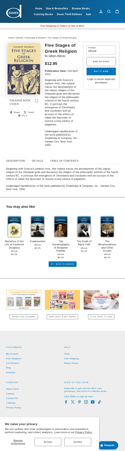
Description (15, 161)
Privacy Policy (13, 407)
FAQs (67, 354)
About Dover (12, 389)
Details (37, 161)
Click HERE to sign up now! (78, 396)
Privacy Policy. (84, 432)
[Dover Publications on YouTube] (93, 402)
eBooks (19, 38)
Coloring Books (43, 14)
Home (38, 8)
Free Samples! (13, 358)
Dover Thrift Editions (69, 14)
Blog (8, 368)
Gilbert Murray (56, 56)
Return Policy (71, 363)
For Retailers (13, 363)
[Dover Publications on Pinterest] (79, 402)
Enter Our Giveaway (24, 317)
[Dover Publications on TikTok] (99, 402)
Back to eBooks (64, 264)
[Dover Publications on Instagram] (86, 402)
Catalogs (11, 403)
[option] (62, 25)
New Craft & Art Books (62, 317)
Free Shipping (71, 358)
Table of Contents (64, 161)
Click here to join (101, 317)
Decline (77, 442)
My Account (12, 354)
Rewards (10, 372)
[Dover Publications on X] (73, 402)
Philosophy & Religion (35, 38)
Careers (10, 394)
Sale (88, 14)
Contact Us (12, 398)
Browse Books (81, 8)
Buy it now (101, 71)
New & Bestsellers (57, 8)
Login (90, 79)
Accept (48, 442)
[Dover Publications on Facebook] (66, 402)
